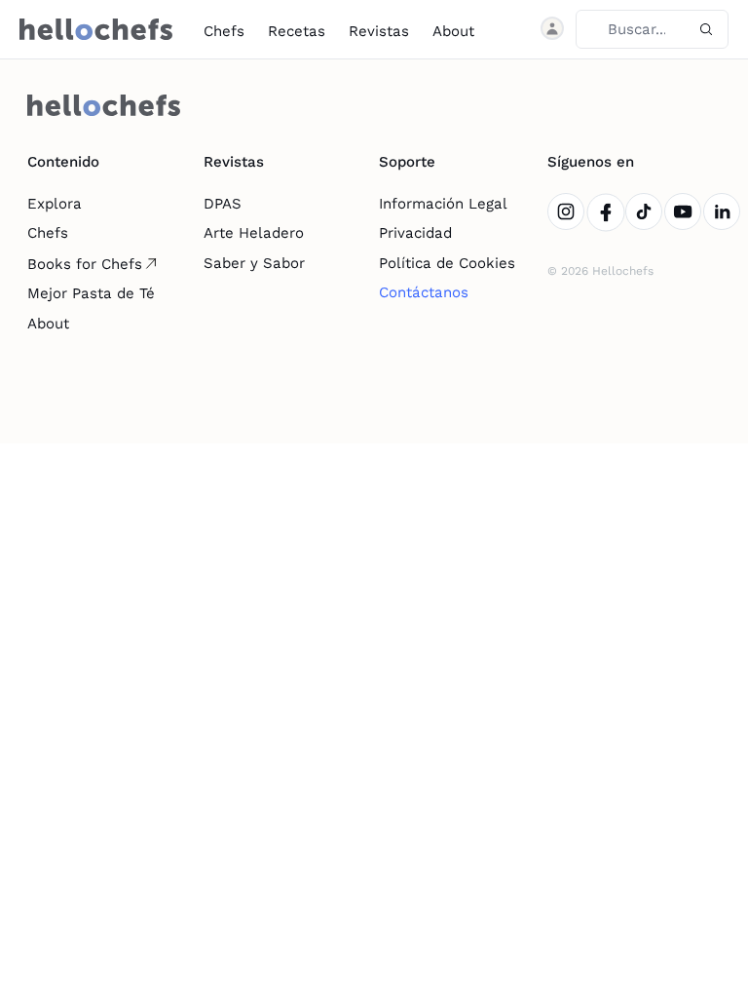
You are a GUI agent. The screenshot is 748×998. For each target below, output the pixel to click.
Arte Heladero (254, 233)
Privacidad (415, 233)
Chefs (224, 31)
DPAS (223, 203)
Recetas (296, 31)
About (453, 31)
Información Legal (443, 203)
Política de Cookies (447, 263)
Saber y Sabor (254, 263)
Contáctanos (423, 292)
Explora (54, 203)
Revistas (379, 31)
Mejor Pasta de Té (91, 293)
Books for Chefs (84, 264)
